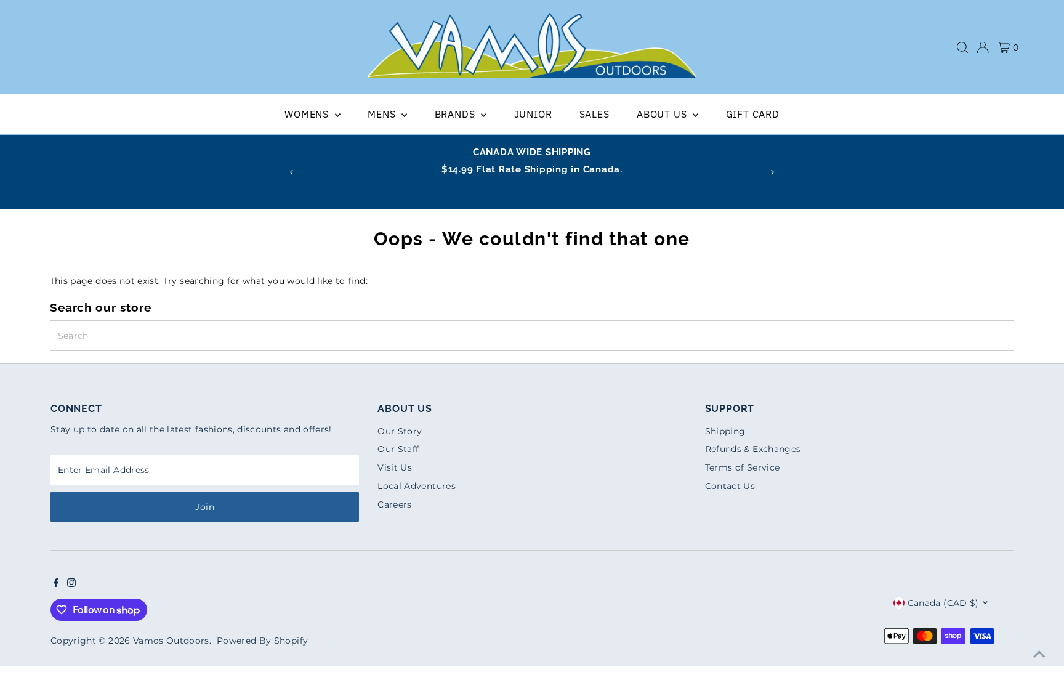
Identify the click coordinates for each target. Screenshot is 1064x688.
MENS (383, 114)
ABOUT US (663, 114)
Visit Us (394, 467)
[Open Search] (962, 47)
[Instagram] (71, 584)
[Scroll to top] (1039, 654)
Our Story (399, 431)
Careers (394, 504)
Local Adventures (416, 486)
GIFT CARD (753, 114)
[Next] (772, 172)
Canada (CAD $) (943, 603)
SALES (594, 114)
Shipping (725, 431)
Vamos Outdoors (171, 640)
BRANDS (456, 114)
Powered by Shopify (262, 640)
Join (204, 506)
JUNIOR (533, 114)
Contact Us (730, 486)
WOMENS (308, 114)
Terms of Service (742, 467)
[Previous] (291, 172)
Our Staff (398, 449)
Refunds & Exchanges (753, 449)
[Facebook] (56, 584)
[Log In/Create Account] (982, 47)
